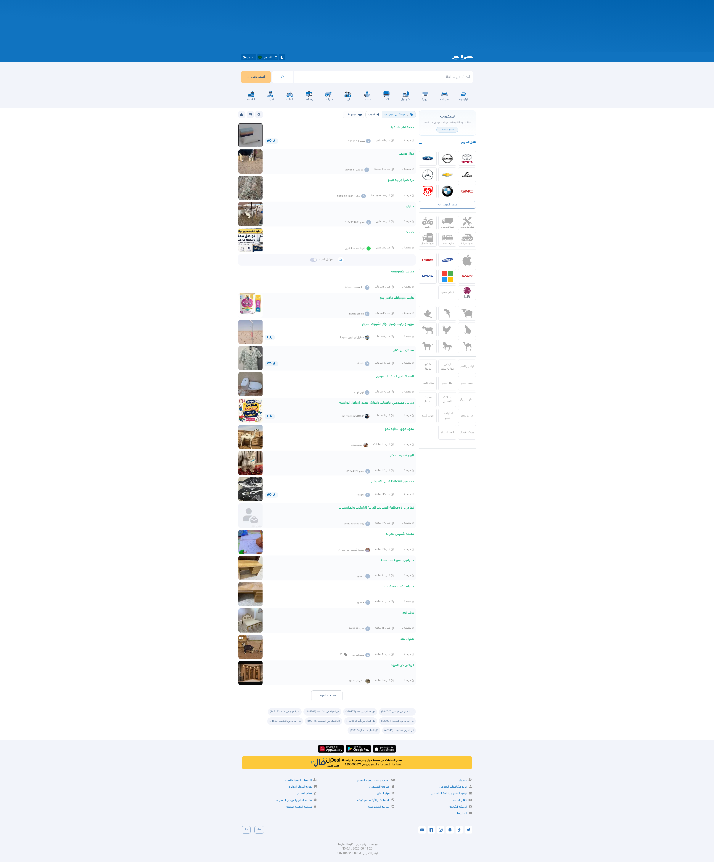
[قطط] (467, 330)
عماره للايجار (467, 399)
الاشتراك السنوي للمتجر (298, 780)
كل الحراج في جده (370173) (360, 711)
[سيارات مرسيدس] (428, 174)
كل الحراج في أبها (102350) (360, 721)
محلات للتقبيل (447, 399)
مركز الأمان (383, 793)
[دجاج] (447, 330)
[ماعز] (428, 330)
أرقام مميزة (447, 292)
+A (259, 829)
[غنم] (467, 313)
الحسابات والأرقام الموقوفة (373, 800)
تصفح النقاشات (447, 129)
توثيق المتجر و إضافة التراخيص (449, 793)
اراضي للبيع (467, 366)
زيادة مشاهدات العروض (453, 787)
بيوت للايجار (467, 432)
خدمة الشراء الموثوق (300, 787)
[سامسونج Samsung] (447, 260)
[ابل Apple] (467, 260)
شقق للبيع (467, 383)
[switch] (313, 260)
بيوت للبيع (428, 416)
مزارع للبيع (467, 416)
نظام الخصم (460, 800)
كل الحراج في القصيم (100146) (323, 721)
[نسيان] (447, 158)
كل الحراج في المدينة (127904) (397, 721)
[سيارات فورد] (428, 158)
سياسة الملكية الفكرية (299, 807)
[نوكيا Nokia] (428, 276)
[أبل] (467, 346)
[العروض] (241, 114)
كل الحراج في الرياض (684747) (397, 711)
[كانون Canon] (428, 260)
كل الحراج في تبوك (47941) (399, 730)
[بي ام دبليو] (447, 191)
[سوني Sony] (467, 276)
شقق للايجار (427, 367)
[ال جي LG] (467, 292)
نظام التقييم (305, 793)
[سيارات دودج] (428, 191)
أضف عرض (258, 77)
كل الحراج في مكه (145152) (284, 711)
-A (246, 829)
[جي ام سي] (467, 191)
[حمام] (428, 313)
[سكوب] (250, 114)
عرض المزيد (450, 205)
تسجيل (463, 780)
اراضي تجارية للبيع (447, 367)
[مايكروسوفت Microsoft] (447, 276)
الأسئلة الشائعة (458, 807)
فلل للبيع (447, 383)
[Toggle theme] (282, 57)
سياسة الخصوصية (379, 807)
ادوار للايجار (447, 432)
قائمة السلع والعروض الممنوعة (294, 800)
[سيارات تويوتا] (467, 158)
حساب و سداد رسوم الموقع (373, 780)
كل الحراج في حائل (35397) (364, 730)
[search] (282, 77)
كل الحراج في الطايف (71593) (285, 721)
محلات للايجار (428, 399)
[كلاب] (428, 346)
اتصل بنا (462, 813)
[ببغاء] (447, 313)
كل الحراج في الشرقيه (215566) (322, 711)
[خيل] (447, 346)
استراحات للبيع (447, 416)
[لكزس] (467, 174)
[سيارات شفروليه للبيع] (447, 174)
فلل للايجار (428, 383)
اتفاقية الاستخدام (379, 787)
